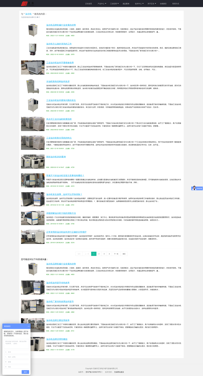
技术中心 (138, 3)
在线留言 (163, 3)
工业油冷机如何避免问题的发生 (61, 100)
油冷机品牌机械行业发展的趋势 (61, 24)
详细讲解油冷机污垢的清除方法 (61, 213)
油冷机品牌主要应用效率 (58, 320)
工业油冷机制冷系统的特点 (59, 137)
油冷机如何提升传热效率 (58, 282)
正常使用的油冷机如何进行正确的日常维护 (66, 231)
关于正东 (151, 3)
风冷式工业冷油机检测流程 (59, 118)
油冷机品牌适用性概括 (56, 338)
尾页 (124, 254)
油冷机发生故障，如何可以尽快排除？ (64, 194)
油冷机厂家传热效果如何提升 (60, 301)
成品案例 (126, 3)
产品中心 (101, 3)
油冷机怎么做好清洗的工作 (59, 43)
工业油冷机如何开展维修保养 (60, 62)
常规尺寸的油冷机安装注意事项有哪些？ (65, 175)
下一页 (116, 254)
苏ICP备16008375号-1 (94, 372)
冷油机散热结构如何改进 (58, 81)
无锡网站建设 (119, 372)
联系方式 (175, 3)
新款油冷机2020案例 (56, 156)
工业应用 (113, 3)
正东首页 (88, 3)
